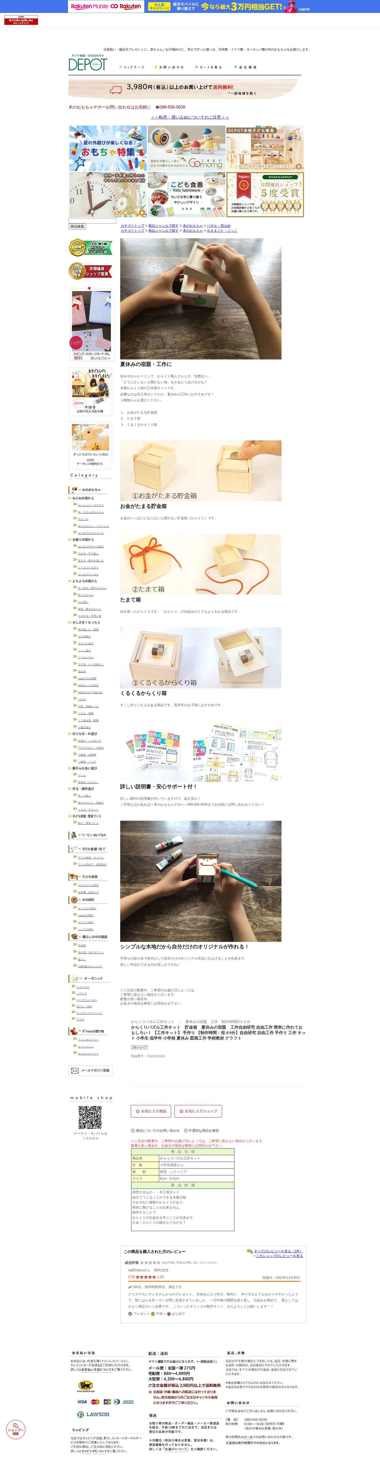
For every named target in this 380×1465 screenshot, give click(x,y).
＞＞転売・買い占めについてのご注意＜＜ (190, 117)
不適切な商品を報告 (204, 1130)
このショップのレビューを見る (279, 1256)
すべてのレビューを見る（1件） (278, 1251)
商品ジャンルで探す (163, 226)
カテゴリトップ (132, 226)
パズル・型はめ (219, 226)
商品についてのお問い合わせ (158, 1130)
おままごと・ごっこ (222, 231)
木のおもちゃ (193, 226)
